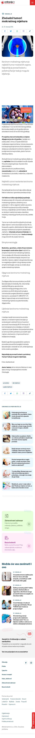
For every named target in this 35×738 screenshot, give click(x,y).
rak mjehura (16, 383)
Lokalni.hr (5, 701)
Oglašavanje (6, 713)
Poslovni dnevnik (15, 699)
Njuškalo (11, 701)
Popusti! (24, 701)
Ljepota (4, 670)
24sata (18, 701)
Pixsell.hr (4, 704)
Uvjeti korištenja (7, 719)
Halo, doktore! (7, 678)
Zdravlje (4, 662)
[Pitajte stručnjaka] (33, 720)
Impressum (5, 716)
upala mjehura (7, 387)
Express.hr (12, 704)
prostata (6, 383)
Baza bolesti (6, 687)
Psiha (4, 666)
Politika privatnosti (7, 721)
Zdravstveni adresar (8, 683)
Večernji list (5, 699)
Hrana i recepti (7, 674)
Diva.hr (24, 699)
